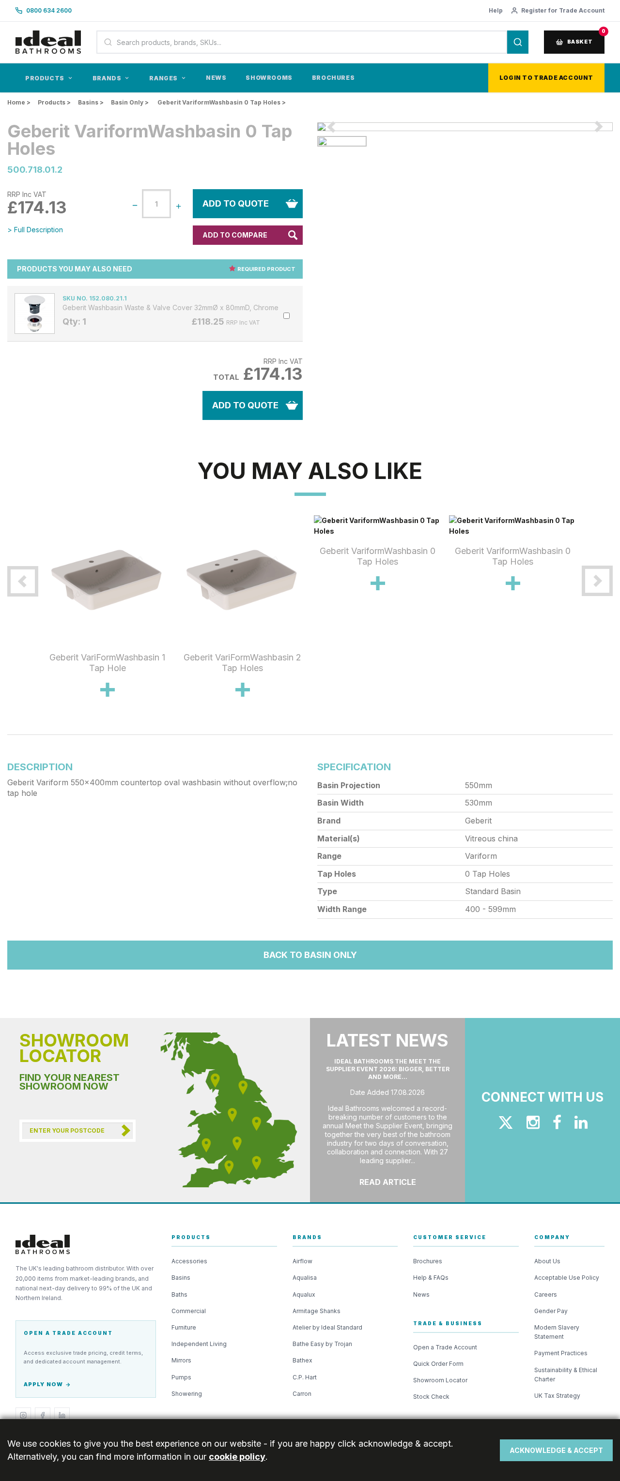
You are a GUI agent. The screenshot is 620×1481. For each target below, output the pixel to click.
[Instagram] (23, 1415)
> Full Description (35, 229)
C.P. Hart (305, 1377)
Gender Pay (551, 1311)
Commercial (188, 1311)
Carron (302, 1393)
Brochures (333, 77)
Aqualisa (305, 1277)
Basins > (91, 102)
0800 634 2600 (49, 10)
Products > (54, 102)
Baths (179, 1294)
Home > (19, 102)
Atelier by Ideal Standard (327, 1327)
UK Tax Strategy (557, 1395)
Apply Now (43, 1384)
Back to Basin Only (310, 955)
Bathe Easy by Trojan (322, 1343)
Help (496, 10)
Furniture (183, 1327)
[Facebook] (42, 1415)
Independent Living (199, 1343)
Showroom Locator (440, 1380)
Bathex (302, 1360)
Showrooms (269, 77)
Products (44, 78)
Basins (180, 1277)
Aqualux (304, 1294)
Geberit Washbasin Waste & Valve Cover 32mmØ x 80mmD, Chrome (170, 308)
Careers (545, 1294)
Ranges (163, 78)
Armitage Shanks (317, 1311)
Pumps (181, 1377)
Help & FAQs (431, 1277)
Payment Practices (561, 1353)
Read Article (387, 1182)
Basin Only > (130, 102)
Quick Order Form (438, 1363)
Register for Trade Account (562, 10)
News (216, 77)
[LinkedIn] (62, 1415)
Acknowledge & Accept (556, 1450)
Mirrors (181, 1360)
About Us (547, 1261)
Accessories (189, 1261)
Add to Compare (234, 235)
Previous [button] (32, 621)
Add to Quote (235, 203)
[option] (465, 126)
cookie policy (237, 1456)
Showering (186, 1393)
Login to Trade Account (546, 77)
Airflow (302, 1261)
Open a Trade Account (445, 1347)
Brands (107, 78)
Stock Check (431, 1396)
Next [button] (587, 621)
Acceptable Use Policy (566, 1277)
